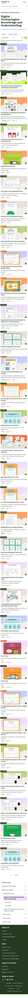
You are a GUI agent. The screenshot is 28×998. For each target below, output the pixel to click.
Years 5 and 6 (6, 918)
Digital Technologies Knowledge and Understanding (14, 898)
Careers (4, 939)
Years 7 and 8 (6, 922)
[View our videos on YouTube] (10, 979)
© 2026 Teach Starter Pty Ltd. (14, 991)
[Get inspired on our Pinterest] (12, 979)
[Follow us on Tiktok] (3, 979)
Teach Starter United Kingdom (10, 959)
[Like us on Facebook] (7, 979)
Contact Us (5, 969)
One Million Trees (7, 934)
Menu (24, 2)
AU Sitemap (11, 988)
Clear (13, 37)
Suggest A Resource (7, 972)
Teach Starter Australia (8, 953)
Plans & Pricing (6, 947)
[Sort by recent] (22, 37)
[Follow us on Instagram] (5, 979)
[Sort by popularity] (25, 37)
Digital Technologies (7, 890)
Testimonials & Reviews (8, 937)
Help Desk (5, 966)
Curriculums (5, 950)
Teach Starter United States (10, 956)
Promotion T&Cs (9, 986)
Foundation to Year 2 (9, 893)
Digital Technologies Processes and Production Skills (14, 910)
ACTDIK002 (8, 906)
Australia (8, 983)
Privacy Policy (18, 986)
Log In (18, 988)
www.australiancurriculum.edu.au (15, 29)
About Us (4, 931)
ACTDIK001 (8, 902)
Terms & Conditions (18, 983)
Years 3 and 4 (6, 914)
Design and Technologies (9, 886)
